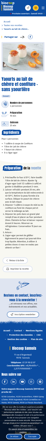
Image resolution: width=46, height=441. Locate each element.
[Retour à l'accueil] (8, 3)
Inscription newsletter (24, 314)
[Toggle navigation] (43, 8)
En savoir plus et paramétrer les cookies (23, 430)
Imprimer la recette (19, 269)
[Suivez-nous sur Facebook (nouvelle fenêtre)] (5, 382)
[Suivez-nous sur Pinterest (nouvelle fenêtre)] (40, 382)
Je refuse (14, 436)
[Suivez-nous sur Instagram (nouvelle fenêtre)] (31, 382)
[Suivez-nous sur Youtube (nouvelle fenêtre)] (22, 382)
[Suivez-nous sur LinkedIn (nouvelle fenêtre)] (13, 382)
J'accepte (32, 436)
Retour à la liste (16, 260)
